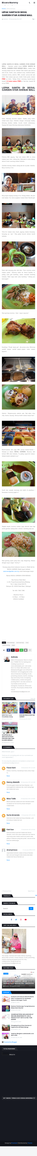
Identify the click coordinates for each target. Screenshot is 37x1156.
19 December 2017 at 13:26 (28, 829)
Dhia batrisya (11, 9)
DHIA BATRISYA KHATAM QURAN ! (27, 716)
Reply (8, 776)
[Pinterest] (17, 650)
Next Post (31, 891)
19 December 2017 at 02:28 (28, 782)
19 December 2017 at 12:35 (28, 815)
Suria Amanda (13, 815)
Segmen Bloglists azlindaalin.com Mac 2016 (22, 1034)
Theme (30, 1143)
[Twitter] (13, 650)
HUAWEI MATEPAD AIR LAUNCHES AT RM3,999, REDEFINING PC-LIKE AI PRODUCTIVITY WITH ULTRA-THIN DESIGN (18, 981)
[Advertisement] (18, 42)
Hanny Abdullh (13, 782)
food (27, 642)
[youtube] (26, 919)
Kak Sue (10, 829)
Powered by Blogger (10, 1042)
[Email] (26, 650)
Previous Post (7, 891)
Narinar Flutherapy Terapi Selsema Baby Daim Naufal (23, 1007)
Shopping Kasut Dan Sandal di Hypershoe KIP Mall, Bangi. (21, 1026)
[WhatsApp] (21, 650)
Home (4, 9)
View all (33, 698)
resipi (13, 645)
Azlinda (14, 657)
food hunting (6, 645)
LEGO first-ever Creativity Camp (7, 716)
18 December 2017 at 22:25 (28, 767)
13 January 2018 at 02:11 (29, 850)
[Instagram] (21, 919)
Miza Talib (11, 798)
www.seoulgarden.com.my (11, 571)
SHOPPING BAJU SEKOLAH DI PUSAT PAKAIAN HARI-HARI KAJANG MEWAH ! (8, 737)
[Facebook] (8, 650)
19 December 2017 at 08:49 (28, 798)
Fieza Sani (11, 767)
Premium (14, 1143)
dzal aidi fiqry (20, 642)
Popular (6, 992)
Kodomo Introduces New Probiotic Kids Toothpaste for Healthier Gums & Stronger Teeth (22, 998)
